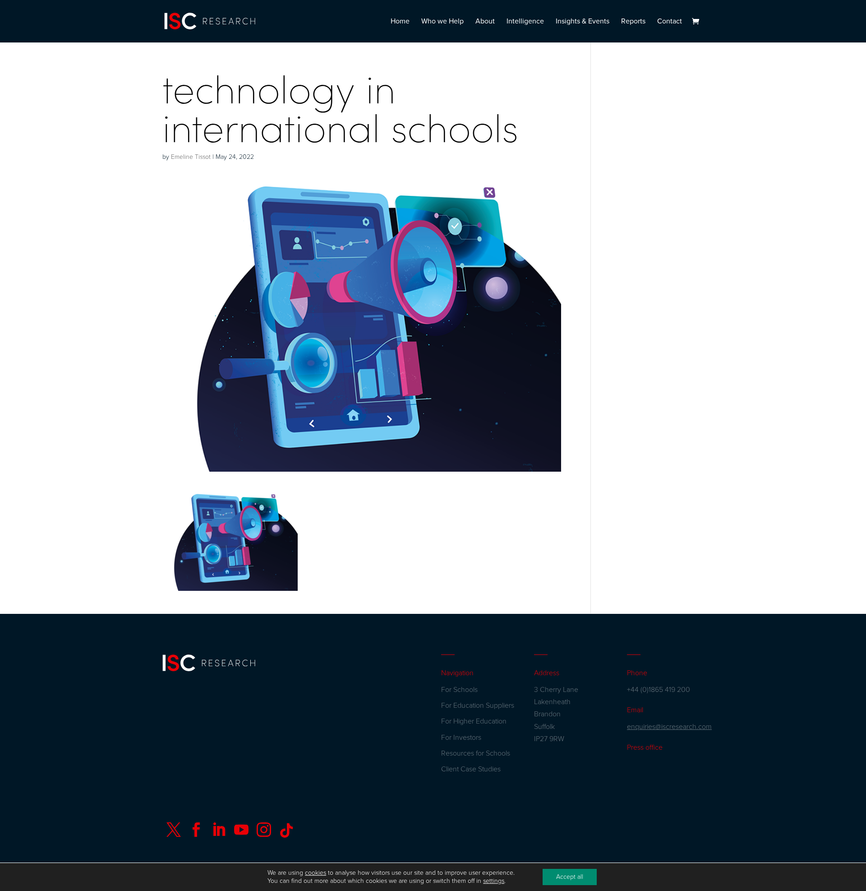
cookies (315, 873)
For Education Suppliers (477, 705)
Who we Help (442, 22)
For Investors (461, 737)
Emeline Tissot (191, 157)
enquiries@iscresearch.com (669, 726)
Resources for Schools (475, 753)
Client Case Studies (471, 769)
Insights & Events (582, 22)
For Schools (459, 689)
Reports (633, 22)
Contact (669, 22)
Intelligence (525, 22)
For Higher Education (474, 721)
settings (493, 881)
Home (400, 22)
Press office (645, 747)
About (485, 22)
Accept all (569, 877)
